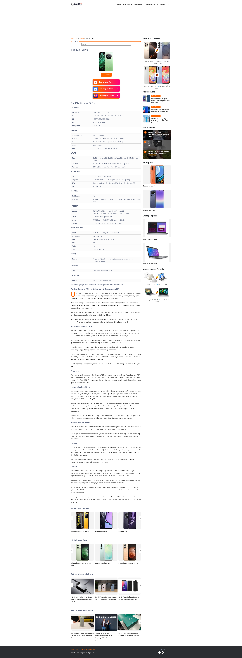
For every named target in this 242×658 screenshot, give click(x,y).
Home (72, 38)
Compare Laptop (149, 4)
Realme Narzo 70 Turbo (80, 531)
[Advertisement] (121, 22)
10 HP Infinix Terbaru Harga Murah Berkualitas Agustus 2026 (81, 599)
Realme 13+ (122, 531)
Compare (106, 75)
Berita (119, 4)
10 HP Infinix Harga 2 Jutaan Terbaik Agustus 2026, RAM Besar (160, 121)
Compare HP (138, 4)
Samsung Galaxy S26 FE (103, 563)
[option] (82, 522)
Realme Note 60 (101, 531)
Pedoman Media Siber (89, 649)
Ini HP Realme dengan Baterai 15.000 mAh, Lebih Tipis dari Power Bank (82, 635)
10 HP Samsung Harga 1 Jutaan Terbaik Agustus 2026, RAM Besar (160, 101)
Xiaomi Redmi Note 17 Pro (128, 563)
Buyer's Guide (127, 4)
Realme (82, 38)
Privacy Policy (75, 649)
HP (158, 4)
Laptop (162, 4)
